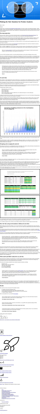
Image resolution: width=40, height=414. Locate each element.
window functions (20, 270)
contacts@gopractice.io (3, 410)
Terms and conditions (5, 401)
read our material (8, 50)
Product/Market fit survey (6, 391)
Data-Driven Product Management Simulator (9, 392)
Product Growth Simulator (6, 393)
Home (1, 384)
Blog (2, 389)
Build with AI (4, 397)
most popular (16, 43)
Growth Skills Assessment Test (6, 390)
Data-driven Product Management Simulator (29, 35)
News (3, 384)
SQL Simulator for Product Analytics (15, 28)
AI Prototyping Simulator (6, 396)
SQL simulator (15, 293)
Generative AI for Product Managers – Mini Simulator (10, 395)
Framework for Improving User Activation (8, 398)
